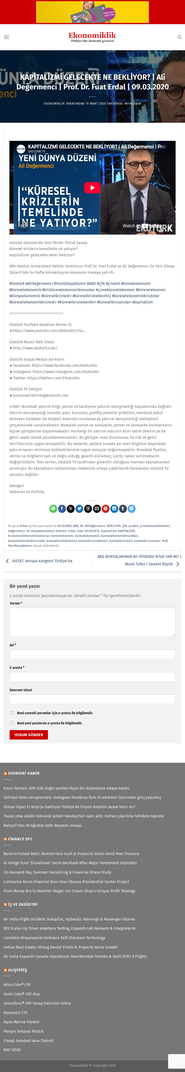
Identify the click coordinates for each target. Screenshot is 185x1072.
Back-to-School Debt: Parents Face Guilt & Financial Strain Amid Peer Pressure (71, 853)
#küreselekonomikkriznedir (33, 302)
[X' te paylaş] (71, 509)
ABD (76, 526)
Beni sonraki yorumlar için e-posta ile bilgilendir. (55, 713)
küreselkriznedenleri (93, 541)
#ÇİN (101, 283)
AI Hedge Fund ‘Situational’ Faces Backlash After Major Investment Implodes (70, 863)
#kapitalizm (142, 302)
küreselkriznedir (120, 541)
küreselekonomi (62, 536)
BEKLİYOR (114, 526)
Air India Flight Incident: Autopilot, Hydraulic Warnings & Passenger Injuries (69, 919)
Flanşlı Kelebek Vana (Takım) (28, 1040)
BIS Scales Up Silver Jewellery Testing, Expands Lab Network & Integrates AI (70, 928)
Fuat (80, 531)
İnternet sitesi (21, 690)
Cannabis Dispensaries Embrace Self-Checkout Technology (54, 937)
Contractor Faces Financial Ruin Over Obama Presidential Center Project (66, 881)
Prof (164, 541)
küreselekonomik (87, 536)
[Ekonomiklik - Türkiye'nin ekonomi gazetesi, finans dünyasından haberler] (92, 37)
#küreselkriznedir (56, 296)
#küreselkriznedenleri (77, 302)
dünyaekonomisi (42, 531)
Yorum (16, 603)
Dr (27, 531)
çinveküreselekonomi (155, 526)
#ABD (91, 283)
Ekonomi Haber (24, 773)
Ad (13, 645)
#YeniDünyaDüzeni (70, 283)
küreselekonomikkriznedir (26, 541)
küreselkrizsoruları (147, 541)
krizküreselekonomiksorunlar (28, 536)
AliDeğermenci (95, 526)
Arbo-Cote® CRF (17, 984)
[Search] (179, 37)
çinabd (133, 526)
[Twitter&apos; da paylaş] (79, 509)
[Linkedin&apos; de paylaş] (114, 509)
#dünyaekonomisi (24, 296)
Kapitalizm (109, 531)
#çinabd (113, 283)
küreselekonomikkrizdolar (119, 536)
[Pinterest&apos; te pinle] (106, 509)
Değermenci (16, 531)
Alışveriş (17, 970)
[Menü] (6, 37)
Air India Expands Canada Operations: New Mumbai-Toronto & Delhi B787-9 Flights (75, 956)
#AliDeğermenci (39, 283)
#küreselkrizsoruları (114, 302)
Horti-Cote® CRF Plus (22, 994)
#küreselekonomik (25, 290)
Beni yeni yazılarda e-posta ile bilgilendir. (49, 723)
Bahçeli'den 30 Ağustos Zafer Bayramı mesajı (43, 825)
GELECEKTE (92, 531)
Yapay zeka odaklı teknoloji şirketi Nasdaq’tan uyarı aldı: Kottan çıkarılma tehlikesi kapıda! (84, 816)
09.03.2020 (64, 526)
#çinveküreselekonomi (115, 290)
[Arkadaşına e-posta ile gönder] (97, 509)
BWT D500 (12, 1050)
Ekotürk (61, 531)
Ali (82, 526)
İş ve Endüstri (23, 904)
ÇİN (124, 526)
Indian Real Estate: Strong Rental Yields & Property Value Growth (60, 947)
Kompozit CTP (15, 1012)
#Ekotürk (17, 283)
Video (92, 69)
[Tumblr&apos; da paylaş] (123, 509)
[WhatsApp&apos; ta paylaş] (53, 509)
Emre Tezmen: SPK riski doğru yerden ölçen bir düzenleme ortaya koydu (66, 788)
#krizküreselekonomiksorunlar (68, 290)
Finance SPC (20, 839)
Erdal (71, 531)
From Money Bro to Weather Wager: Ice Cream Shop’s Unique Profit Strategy (69, 891)
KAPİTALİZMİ (126, 531)
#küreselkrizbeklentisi (92, 296)
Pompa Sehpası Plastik (24, 1031)
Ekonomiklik (54, 103)
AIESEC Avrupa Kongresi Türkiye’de (42, 561)
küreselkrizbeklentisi (62, 541)
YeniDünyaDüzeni (20, 545)
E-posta (17, 668)
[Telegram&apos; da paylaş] (132, 509)
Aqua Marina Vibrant (21, 1022)
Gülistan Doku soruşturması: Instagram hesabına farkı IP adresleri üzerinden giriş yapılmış (82, 797)
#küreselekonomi (136, 283)
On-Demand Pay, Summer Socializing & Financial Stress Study (57, 872)
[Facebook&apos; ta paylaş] (62, 509)
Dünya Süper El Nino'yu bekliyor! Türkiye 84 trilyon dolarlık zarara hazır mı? (69, 807)
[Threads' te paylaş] (88, 509)
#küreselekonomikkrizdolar (135, 296)
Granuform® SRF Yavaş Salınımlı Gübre (37, 1003)
